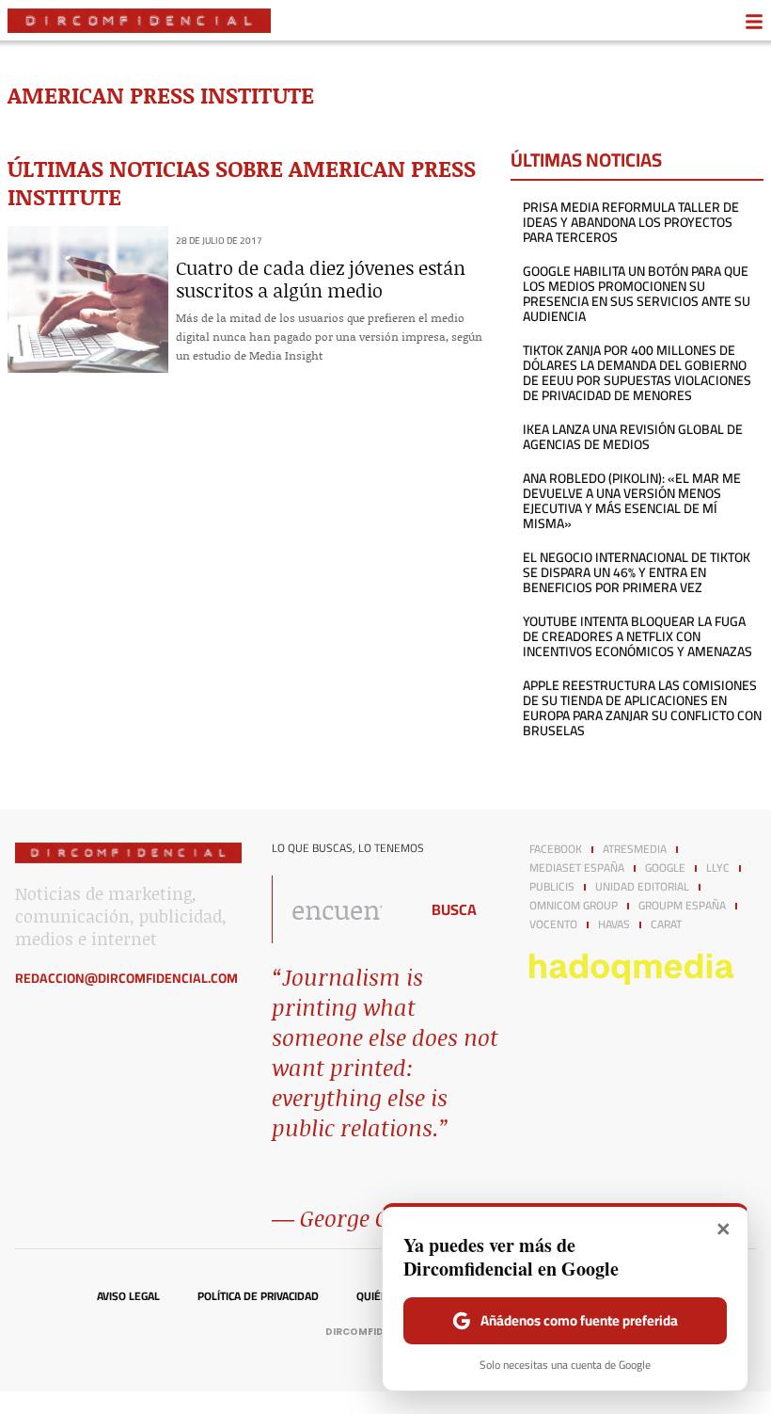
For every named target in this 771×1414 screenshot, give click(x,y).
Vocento (553, 924)
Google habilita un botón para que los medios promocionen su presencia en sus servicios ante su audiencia (636, 294)
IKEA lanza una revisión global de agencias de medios (633, 437)
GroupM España (682, 905)
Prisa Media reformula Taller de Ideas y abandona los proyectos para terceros (631, 222)
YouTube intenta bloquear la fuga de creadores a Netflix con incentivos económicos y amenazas (637, 636)
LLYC (718, 868)
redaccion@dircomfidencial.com (126, 978)
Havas (614, 924)
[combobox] (340, 909)
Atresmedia (635, 849)
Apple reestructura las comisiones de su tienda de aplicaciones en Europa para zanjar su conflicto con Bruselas (642, 708)
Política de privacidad (258, 1296)
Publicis (551, 886)
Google (665, 868)
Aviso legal (128, 1296)
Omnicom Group (573, 905)
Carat (666, 924)
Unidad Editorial (642, 886)
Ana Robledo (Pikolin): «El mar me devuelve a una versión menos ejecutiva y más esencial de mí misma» (632, 501)
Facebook (555, 849)
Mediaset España (576, 868)
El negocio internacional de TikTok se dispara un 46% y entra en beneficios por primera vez (636, 572)
